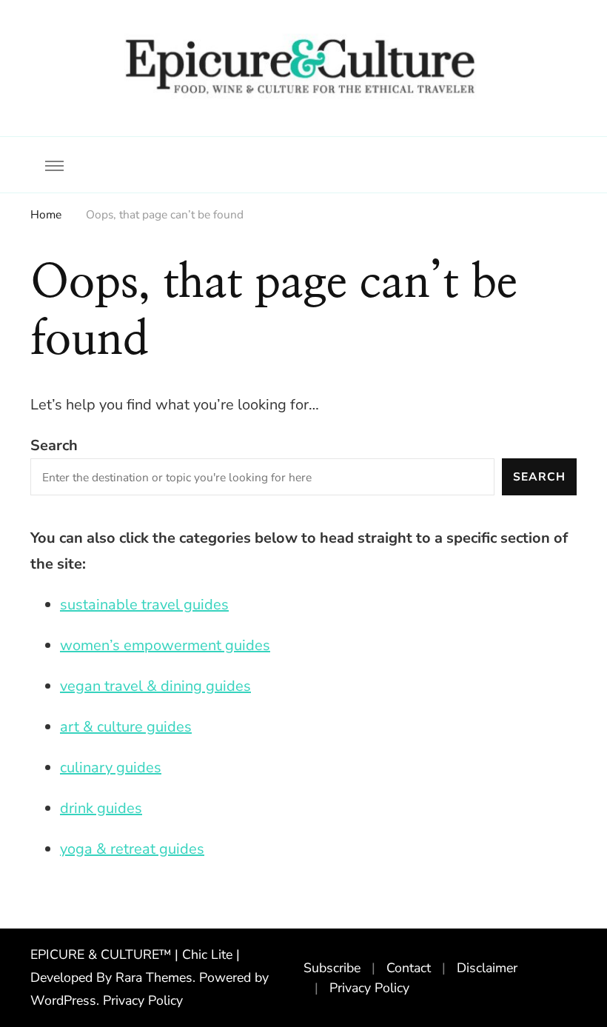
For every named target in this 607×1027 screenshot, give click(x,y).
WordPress (63, 1000)
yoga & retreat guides (132, 849)
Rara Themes (153, 977)
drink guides (101, 808)
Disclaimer (487, 968)
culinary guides (110, 767)
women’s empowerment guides (165, 645)
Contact (408, 968)
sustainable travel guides (144, 605)
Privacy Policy (143, 1000)
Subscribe (332, 968)
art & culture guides (126, 727)
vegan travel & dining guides (155, 686)
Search (54, 445)
